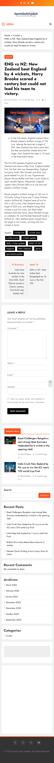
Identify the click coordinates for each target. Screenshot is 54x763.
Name (11, 363)
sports (38, 248)
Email (10, 375)
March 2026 (11, 585)
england (10, 248)
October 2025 (12, 614)
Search (7, 490)
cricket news (34, 232)
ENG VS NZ (35, 243)
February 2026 (12, 590)
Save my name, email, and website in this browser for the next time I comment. (25, 400)
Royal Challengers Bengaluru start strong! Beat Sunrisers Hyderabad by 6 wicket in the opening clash (33, 443)
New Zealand (24, 248)
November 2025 (13, 608)
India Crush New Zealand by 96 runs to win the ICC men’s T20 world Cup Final (33, 467)
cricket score (12, 238)
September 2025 (13, 619)
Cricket (8, 57)
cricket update (29, 238)
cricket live (19, 232)
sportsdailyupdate (14, 254)
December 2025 (13, 602)
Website (11, 387)
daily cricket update (15, 243)
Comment (12, 328)
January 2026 (12, 596)
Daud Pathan (12, 99)
